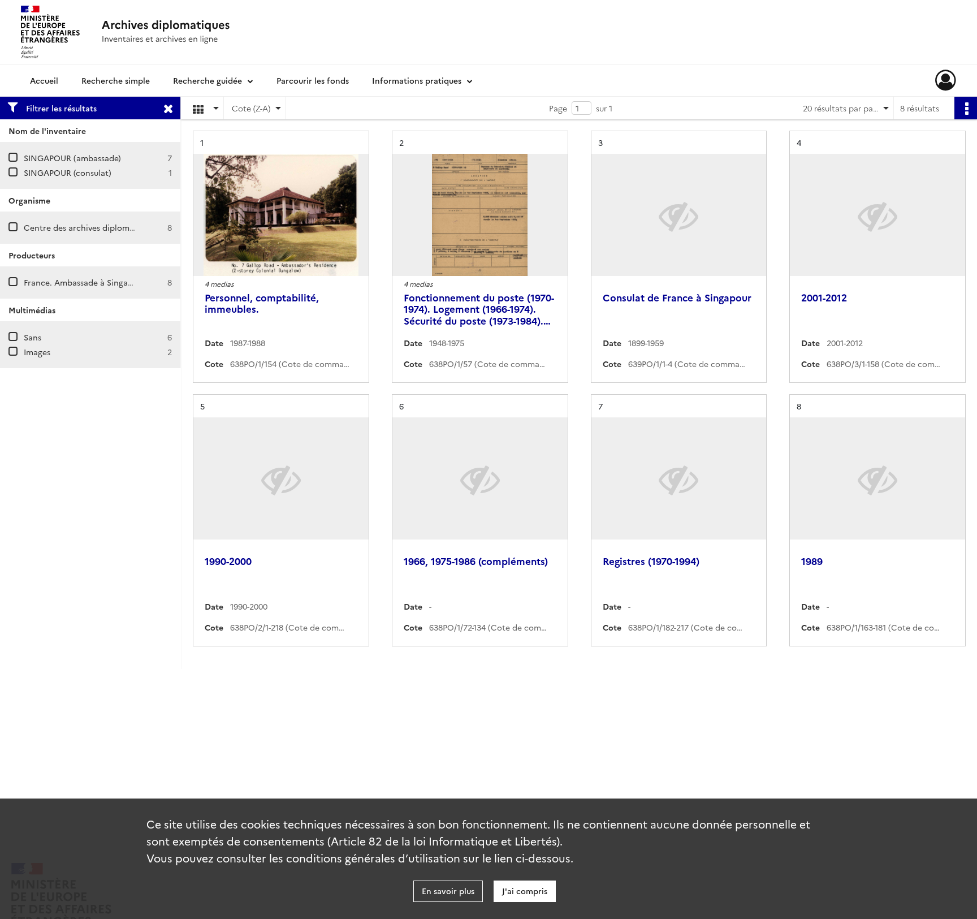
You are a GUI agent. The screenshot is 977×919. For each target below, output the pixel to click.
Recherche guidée (207, 80)
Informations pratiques (416, 80)
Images (37, 351)
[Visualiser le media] (281, 215)
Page (558, 108)
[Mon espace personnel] (945, 80)
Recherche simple (115, 80)
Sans (32, 337)
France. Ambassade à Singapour (85, 282)
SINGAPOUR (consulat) (67, 172)
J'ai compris (524, 890)
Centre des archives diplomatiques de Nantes (111, 227)
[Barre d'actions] (965, 108)
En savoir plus (448, 890)
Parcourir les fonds (312, 80)
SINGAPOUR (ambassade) (72, 157)
